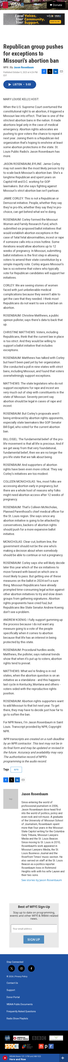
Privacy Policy (21, 976)
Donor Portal (13, 997)
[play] (5, 1058)
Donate (57, 4)
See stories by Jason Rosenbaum (41, 880)
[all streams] (63, 1058)
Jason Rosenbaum (24, 67)
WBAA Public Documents (20, 1004)
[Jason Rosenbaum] (10, 799)
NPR (16, 769)
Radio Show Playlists (17, 1018)
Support (11, 990)
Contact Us (12, 983)
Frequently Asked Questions (21, 1011)
